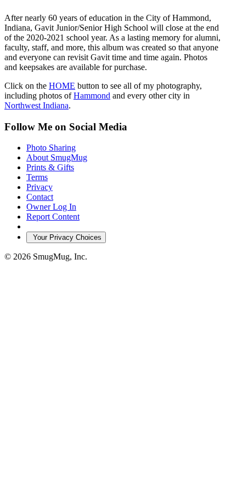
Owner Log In (51, 206)
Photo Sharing (51, 147)
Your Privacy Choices (66, 237)
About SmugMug (56, 157)
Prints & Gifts (50, 167)
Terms (37, 177)
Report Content (53, 216)
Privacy (39, 187)
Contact (39, 196)
